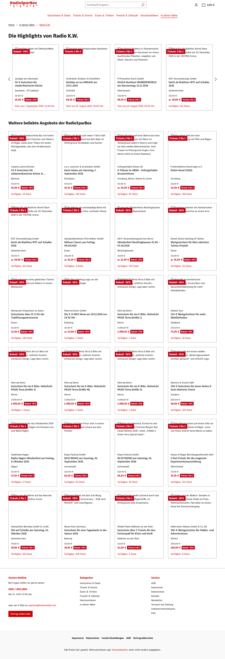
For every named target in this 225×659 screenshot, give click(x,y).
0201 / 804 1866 (17, 589)
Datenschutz (157, 591)
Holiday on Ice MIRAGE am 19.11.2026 (81, 84)
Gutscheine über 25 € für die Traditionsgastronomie (27, 316)
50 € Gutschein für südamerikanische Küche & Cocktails (27, 172)
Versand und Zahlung (162, 604)
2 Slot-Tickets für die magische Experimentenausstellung (188, 460)
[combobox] (112, 5)
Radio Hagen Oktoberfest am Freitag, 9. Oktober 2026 (32, 460)
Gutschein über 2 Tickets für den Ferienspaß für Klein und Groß (136, 531)
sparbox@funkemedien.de (42, 605)
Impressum (157, 587)
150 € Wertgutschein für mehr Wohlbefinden (188, 316)
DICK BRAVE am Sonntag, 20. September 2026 (81, 460)
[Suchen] (142, 5)
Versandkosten (120, 649)
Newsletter (157, 600)
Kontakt (155, 596)
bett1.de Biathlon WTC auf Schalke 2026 (189, 84)
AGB (153, 583)
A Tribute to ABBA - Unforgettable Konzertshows (137, 172)
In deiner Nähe (87, 604)
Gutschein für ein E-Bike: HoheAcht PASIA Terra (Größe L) (138, 316)
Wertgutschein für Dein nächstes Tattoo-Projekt (190, 244)
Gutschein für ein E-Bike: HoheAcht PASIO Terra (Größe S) (31, 388)
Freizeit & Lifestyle (90, 596)
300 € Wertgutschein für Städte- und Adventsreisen (192, 531)
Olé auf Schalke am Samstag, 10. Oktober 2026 (30, 531)
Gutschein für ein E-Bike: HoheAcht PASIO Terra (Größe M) (85, 388)
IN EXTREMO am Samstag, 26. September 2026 (134, 460)
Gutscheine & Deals (90, 583)
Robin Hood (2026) (181, 170)
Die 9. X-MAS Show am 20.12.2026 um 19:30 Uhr (85, 316)
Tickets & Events (88, 587)
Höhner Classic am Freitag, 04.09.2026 (79, 244)
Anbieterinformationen (163, 608)
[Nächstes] (216, 79)
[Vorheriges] (9, 79)
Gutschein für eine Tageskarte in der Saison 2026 (85, 531)
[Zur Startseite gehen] (23, 4)
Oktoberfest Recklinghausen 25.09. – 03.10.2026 (138, 244)
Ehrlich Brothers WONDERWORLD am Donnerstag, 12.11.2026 (136, 84)
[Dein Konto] (196, 5)
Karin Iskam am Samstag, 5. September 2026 (80, 172)
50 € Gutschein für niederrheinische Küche (28, 84)
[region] (112, 79)
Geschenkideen (88, 600)
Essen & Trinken (88, 591)
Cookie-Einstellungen (113, 638)
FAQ (153, 613)
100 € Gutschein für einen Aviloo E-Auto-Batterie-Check (191, 388)
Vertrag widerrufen (20, 613)
